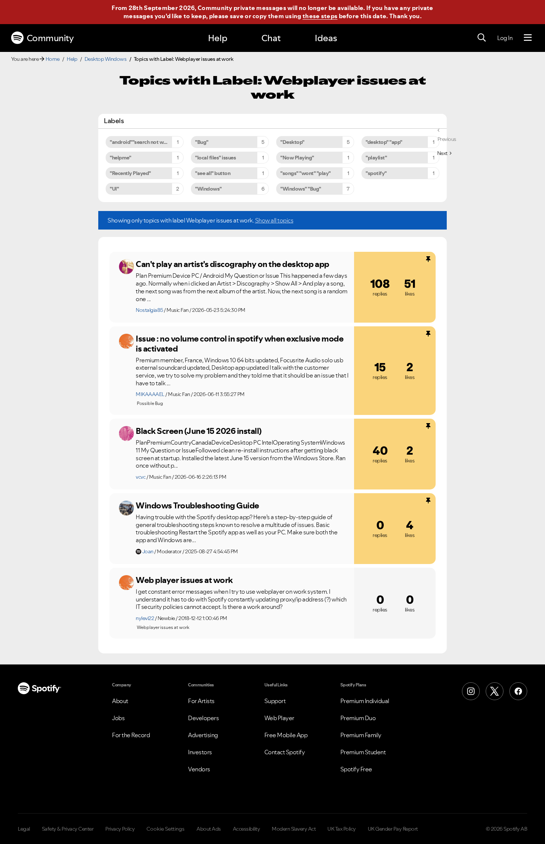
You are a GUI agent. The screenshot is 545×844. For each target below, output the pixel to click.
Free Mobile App (286, 735)
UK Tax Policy (341, 828)
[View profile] (126, 266)
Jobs (118, 718)
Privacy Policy (120, 828)
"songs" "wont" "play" (305, 173)
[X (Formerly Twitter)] (494, 691)
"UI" (114, 188)
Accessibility (246, 828)
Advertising (203, 735)
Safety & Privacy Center (68, 828)
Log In (504, 38)
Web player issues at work (184, 580)
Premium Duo (358, 718)
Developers (203, 718)
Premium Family (361, 735)
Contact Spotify (284, 752)
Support (275, 701)
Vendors (199, 769)
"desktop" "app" (384, 142)
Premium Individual (364, 701)
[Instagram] (471, 691)
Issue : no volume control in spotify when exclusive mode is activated (239, 343)
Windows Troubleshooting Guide (197, 505)
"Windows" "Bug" (300, 188)
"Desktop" (292, 142)
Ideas (326, 38)
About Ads (208, 828)
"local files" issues (215, 157)
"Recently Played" (130, 173)
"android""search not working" (145, 142)
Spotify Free (356, 769)
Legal (24, 828)
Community (50, 38)
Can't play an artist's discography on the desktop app (232, 264)
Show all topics (274, 220)
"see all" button (212, 173)
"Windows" (208, 188)
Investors (200, 752)
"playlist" (376, 157)
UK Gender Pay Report (393, 828)
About (120, 701)
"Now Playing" (297, 157)
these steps (320, 16)
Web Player (279, 718)
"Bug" (201, 142)
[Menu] (528, 38)
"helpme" (120, 157)
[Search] (481, 38)
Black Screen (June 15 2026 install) (199, 431)
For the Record (131, 735)
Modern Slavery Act (294, 828)
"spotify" (376, 173)
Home (53, 59)
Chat (271, 38)
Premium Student (363, 752)
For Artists (201, 701)
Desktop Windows (106, 59)
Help (217, 38)
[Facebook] (518, 691)
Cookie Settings (165, 828)
